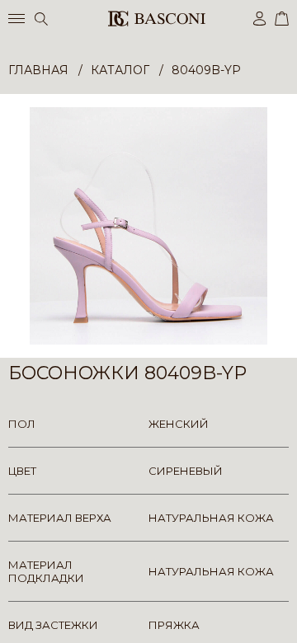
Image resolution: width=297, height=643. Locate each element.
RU (286, 616)
